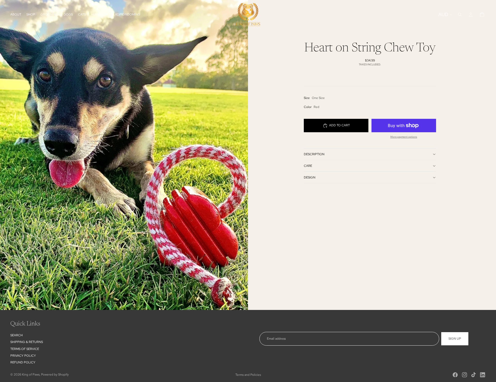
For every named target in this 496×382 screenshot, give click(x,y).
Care (308, 166)
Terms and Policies (248, 375)
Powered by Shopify (55, 374)
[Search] (460, 14)
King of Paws (31, 374)
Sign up (454, 339)
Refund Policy (22, 363)
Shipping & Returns (26, 342)
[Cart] (482, 14)
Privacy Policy (23, 356)
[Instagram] (464, 375)
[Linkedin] (482, 375)
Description (314, 154)
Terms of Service (24, 349)
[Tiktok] (473, 375)
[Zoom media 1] (124, 155)
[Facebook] (455, 375)
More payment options (403, 136)
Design (309, 177)
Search (16, 335)
